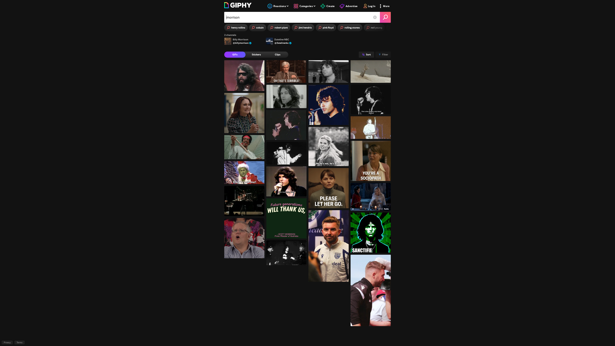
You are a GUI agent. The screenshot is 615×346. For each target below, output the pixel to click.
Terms (19, 342)
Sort (368, 54)
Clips (277, 54)
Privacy (7, 342)
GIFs (235, 54)
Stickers (256, 54)
